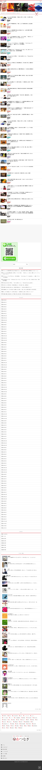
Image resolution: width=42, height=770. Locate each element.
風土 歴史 (4, 547)
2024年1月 (4, 360)
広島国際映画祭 (27, 721)
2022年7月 (4, 398)
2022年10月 (5, 391)
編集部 (8, 21)
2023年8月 (4, 371)
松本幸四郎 (29, 723)
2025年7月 (4, 326)
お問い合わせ (4, 758)
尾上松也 (4, 721)
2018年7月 (4, 505)
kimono (10, 715)
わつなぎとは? (4, 747)
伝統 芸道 (8, 221)
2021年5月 (4, 429)
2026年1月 (4, 313)
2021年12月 (5, 414)
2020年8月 (4, 449)
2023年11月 (5, 364)
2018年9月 (4, 501)
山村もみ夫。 (10, 721)
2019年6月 (4, 481)
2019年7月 (4, 478)
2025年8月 (4, 324)
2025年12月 (5, 315)
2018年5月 (4, 510)
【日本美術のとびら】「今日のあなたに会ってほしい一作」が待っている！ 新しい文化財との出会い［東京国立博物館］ (21, 280)
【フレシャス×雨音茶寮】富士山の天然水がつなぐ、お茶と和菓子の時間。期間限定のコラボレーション (20, 270)
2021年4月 (4, 431)
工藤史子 (21, 721)
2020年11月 (5, 443)
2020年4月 (4, 458)
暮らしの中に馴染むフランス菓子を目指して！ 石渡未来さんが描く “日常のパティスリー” (18, 291)
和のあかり (23, 719)
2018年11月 (5, 496)
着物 (25, 725)
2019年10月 (5, 472)
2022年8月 (4, 396)
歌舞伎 (4, 725)
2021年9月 (4, 420)
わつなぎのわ (5, 534)
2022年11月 (5, 389)
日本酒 (17, 723)
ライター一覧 (38, 709)
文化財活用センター (6, 723)
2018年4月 (4, 512)
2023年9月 (4, 369)
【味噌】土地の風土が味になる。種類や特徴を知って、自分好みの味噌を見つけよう (17, 287)
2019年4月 (4, 485)
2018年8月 (4, 503)
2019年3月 (4, 487)
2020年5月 (4, 456)
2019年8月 (4, 476)
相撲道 (22, 725)
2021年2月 (4, 436)
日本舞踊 (12, 723)
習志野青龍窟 (35, 725)
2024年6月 (4, 349)
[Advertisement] (21, 233)
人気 (9, 719)
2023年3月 (4, 380)
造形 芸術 (8, 137)
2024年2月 (4, 358)
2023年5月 (4, 378)
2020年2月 (4, 463)
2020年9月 (4, 447)
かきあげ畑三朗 (15, 715)
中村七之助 (35, 717)
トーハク (11, 717)
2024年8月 (4, 344)
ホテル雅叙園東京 (17, 717)
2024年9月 (4, 342)
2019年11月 (5, 469)
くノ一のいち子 (26, 715)
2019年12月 (5, 467)
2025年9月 (4, 322)
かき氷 (21, 715)
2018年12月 (5, 494)
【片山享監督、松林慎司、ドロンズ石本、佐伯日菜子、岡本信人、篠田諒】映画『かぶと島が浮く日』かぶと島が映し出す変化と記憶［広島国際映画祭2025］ (20, 212)
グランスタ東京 (5, 717)
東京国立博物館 (23, 723)
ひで (8, 86)
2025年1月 (4, 333)
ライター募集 (4, 753)
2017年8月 (4, 525)
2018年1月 (4, 519)
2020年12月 (5, 440)
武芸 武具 (4, 540)
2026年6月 (4, 304)
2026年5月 (4, 306)
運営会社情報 (4, 749)
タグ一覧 (38, 730)
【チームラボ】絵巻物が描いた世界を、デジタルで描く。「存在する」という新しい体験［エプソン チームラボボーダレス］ (21, 273)
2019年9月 (4, 474)
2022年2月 (4, 409)
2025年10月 (5, 320)
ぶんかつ (32, 715)
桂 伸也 (8, 209)
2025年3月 (4, 329)
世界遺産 (23, 717)
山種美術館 (16, 721)
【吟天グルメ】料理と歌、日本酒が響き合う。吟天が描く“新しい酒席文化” (20, 62)
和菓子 (28, 719)
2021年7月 (4, 425)
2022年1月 (4, 411)
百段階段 (17, 725)
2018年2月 (4, 516)
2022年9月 (4, 393)
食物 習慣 (8, 33)
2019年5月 (4, 483)
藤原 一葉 (8, 28)
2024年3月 (4, 355)
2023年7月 (4, 373)
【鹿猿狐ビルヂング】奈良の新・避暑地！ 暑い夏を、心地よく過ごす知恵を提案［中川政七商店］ (20, 289)
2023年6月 (4, 376)
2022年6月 (4, 400)
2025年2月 (4, 331)
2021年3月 (4, 434)
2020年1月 (4, 465)
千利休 (18, 719)
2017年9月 (4, 523)
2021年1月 (4, 438)
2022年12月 (5, 387)
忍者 (32, 721)
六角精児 (13, 719)
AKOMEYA (4, 715)
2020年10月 (5, 445)
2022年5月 (4, 402)
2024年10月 (5, 340)
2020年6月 (4, 454)
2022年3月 (4, 407)
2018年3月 (4, 514)
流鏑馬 (8, 725)
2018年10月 (5, 498)
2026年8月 (4, 300)
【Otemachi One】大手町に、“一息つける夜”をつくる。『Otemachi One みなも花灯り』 (18, 282)
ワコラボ (8, 20)
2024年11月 (5, 338)
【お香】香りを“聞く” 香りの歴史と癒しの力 (15, 219)
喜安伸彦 (32, 719)
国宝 (37, 719)
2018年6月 (4, 507)
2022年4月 (4, 405)
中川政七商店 (29, 717)
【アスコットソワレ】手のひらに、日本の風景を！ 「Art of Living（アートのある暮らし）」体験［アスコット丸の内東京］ (21, 277)
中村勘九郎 (4, 719)
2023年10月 (5, 367)
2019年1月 (4, 492)
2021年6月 (4, 427)
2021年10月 (5, 418)
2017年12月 (5, 521)
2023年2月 (4, 382)
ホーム (3, 744)
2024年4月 (4, 353)
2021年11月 (5, 416)
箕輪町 (30, 725)
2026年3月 (4, 311)
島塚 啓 (8, 176)
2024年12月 (5, 335)
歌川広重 (34, 723)
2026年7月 (4, 302)
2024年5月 (4, 351)
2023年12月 (5, 362)
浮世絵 (13, 725)
